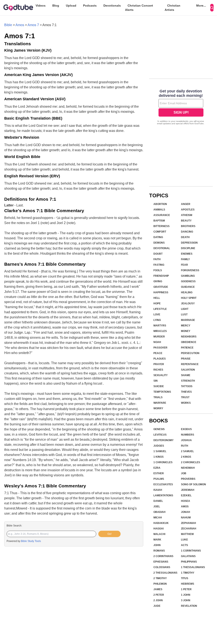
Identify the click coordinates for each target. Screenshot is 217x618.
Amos (19, 25)
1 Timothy (187, 572)
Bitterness (161, 226)
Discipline (188, 248)
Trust (185, 397)
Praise (186, 358)
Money (185, 331)
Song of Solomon (193, 484)
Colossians (161, 567)
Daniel (158, 500)
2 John (158, 600)
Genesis (159, 429)
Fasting (158, 264)
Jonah (185, 512)
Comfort (159, 231)
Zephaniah (188, 523)
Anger (185, 204)
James (157, 589)
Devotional (161, 248)
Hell (156, 297)
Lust (184, 314)
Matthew (187, 534)
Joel (156, 506)
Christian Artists (172, 7)
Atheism (186, 215)
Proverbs (188, 478)
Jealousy (188, 303)
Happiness (160, 292)
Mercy (185, 325)
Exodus (186, 429)
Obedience (188, 342)
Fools (157, 270)
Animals (159, 209)
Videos (41, 5)
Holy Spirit (188, 297)
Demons (159, 242)
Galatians (188, 556)
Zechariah (188, 528)
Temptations (162, 391)
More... (201, 5)
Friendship (161, 275)
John (157, 545)
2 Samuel (187, 451)
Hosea (185, 500)
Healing (186, 292)
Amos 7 (33, 25)
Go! (109, 533)
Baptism (159, 220)
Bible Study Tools (31, 541)
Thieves (186, 391)
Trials (158, 397)
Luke (184, 539)
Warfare (159, 402)
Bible (8, 25)
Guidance (188, 286)
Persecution (190, 353)
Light (184, 309)
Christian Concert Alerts (139, 7)
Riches (158, 369)
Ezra (156, 467)
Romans (159, 550)
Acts (184, 545)
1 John (185, 594)
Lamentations (163, 495)
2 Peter (158, 594)
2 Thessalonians (165, 572)
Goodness (188, 281)
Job (183, 473)
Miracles (160, 331)
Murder (159, 336)
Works (186, 402)
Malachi (159, 534)
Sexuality (160, 375)
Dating (158, 237)
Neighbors (188, 336)
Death (185, 237)
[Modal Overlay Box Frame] (181, 107)
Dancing (187, 231)
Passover (160, 347)
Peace (157, 353)
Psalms (158, 478)
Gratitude (160, 286)
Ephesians (160, 561)
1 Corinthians (191, 550)
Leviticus (160, 434)
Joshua (186, 440)
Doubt (158, 253)
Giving (157, 281)
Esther (158, 473)
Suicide (158, 386)
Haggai (158, 528)
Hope (157, 303)
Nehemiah (188, 467)
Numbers (187, 434)
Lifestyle (160, 309)
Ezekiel (186, 495)
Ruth (184, 445)
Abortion (160, 204)
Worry (158, 408)
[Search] (212, 7)
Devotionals (112, 5)
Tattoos (186, 386)
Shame (185, 375)
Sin (155, 380)
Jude (156, 605)
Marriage (188, 320)
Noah (157, 342)
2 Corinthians (163, 556)
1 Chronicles (162, 462)
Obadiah (159, 512)
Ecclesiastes (163, 484)
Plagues (159, 358)
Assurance (161, 215)
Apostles (188, 209)
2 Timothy (160, 578)
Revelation (189, 605)
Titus (184, 578)
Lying (157, 320)
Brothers (188, 226)
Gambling (188, 275)
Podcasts (90, 5)
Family (185, 259)
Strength (188, 380)
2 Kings (186, 456)
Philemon (160, 583)
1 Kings (158, 456)
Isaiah (157, 489)
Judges (158, 445)
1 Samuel (159, 451)
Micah (157, 517)
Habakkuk (161, 523)
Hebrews (187, 583)
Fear (184, 264)
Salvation (188, 369)
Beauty (186, 220)
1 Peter (186, 589)
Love (156, 314)
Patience (187, 347)
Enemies (186, 253)
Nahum (186, 517)
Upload (71, 5)
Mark (157, 539)
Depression (189, 242)
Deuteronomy (163, 440)
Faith (157, 259)
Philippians (189, 561)
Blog (55, 5)
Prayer (158, 364)
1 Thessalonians (193, 567)
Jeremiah (187, 489)
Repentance (190, 364)
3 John (185, 600)
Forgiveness (190, 270)
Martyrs (159, 325)
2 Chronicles (190, 462)
